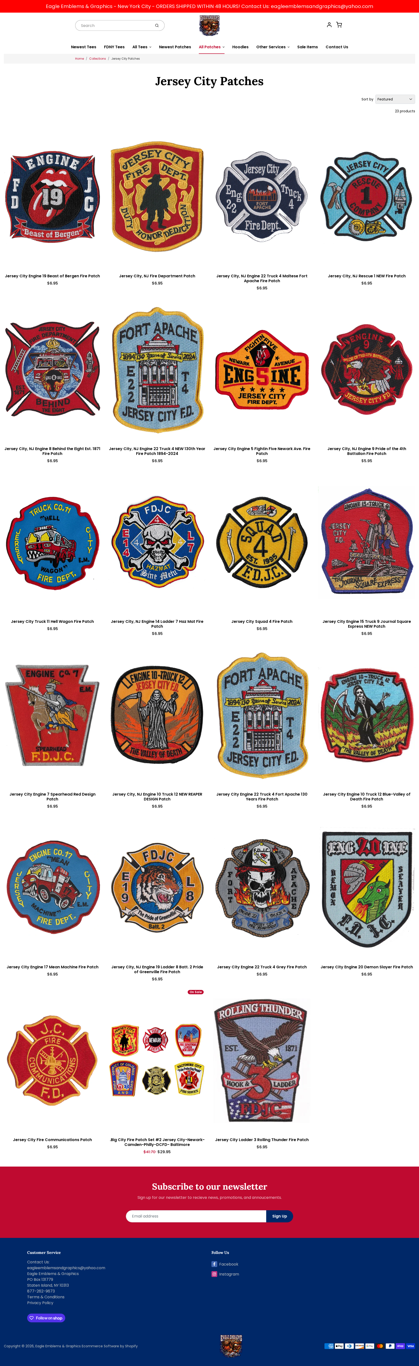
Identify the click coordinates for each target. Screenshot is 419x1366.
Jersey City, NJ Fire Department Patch (157, 276)
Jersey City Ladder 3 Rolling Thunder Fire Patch (262, 1140)
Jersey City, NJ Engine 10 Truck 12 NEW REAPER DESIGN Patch (157, 796)
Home (79, 59)
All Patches (210, 47)
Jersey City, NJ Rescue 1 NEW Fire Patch (367, 276)
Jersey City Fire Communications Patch (52, 1140)
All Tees (139, 47)
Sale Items (307, 47)
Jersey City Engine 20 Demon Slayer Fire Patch (367, 967)
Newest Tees (83, 47)
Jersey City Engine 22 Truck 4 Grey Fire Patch (262, 967)
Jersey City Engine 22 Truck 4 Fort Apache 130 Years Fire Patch (261, 796)
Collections (97, 59)
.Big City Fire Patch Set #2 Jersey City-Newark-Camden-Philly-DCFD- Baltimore (157, 1142)
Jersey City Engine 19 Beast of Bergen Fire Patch (52, 276)
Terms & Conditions (45, 1297)
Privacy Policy (40, 1303)
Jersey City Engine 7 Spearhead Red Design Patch (52, 796)
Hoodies (240, 47)
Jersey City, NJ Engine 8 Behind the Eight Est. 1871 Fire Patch (52, 451)
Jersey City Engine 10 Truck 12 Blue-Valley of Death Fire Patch (367, 796)
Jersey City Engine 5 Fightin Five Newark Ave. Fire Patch (261, 451)
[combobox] (112, 25)
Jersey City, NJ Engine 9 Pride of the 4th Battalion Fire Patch (366, 451)
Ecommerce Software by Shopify (110, 1346)
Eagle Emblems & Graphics (58, 1346)
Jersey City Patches (125, 59)
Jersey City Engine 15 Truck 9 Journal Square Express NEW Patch (366, 624)
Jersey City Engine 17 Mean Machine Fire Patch (52, 967)
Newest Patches (175, 47)
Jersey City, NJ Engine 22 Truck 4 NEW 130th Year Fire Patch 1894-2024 (157, 451)
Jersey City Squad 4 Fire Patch (261, 621)
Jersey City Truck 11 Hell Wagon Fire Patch (52, 621)
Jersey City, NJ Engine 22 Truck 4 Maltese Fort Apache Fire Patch (261, 278)
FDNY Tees (114, 47)
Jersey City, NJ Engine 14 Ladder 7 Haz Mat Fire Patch (157, 624)
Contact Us (337, 47)
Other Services (271, 47)
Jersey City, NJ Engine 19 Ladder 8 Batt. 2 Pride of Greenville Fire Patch (157, 969)
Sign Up (279, 1216)
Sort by (367, 99)
